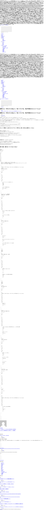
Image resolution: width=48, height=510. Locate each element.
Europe (3, 86)
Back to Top (1, 509)
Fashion (3, 36)
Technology (2, 82)
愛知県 (3, 50)
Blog (1, 41)
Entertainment (4, 40)
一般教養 (4, 48)
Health (3, 85)
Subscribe (2, 33)
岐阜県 (3, 95)
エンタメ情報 (4, 46)
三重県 (2, 473)
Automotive (2, 37)
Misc (3, 43)
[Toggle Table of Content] (19, 123)
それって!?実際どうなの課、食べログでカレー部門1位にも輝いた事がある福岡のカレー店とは (10, 124)
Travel (3, 38)
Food (3, 39)
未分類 (3, 51)
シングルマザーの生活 (5, 93)
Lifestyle (2, 35)
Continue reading (2, 460)
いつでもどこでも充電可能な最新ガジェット (5, 498)
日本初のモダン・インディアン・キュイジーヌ (5, 125)
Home (2, 80)
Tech (3, 44)
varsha (3, 450)
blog (1, 463)
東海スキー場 (4, 97)
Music (3, 89)
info (1, 115)
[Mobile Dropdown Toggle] (2, 87)
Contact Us (2, 34)
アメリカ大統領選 (5, 91)
